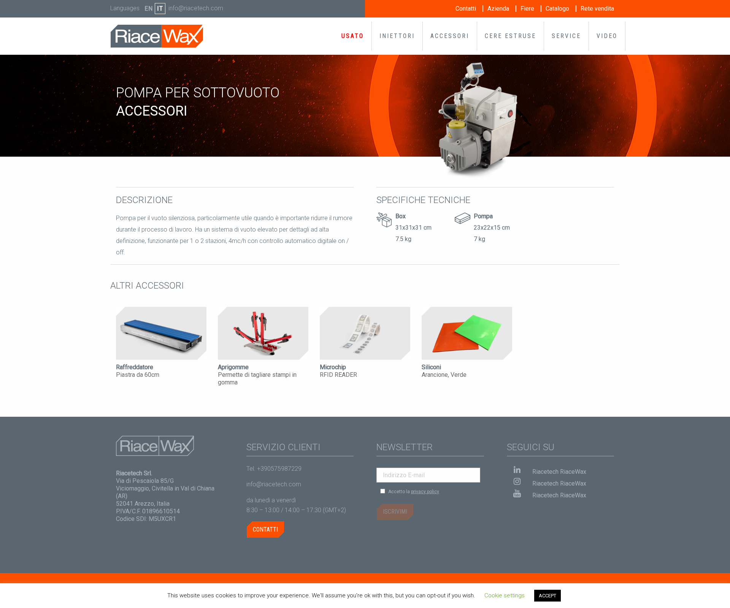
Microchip (333, 367)
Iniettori (397, 36)
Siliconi (431, 367)
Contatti (465, 8)
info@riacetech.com (195, 8)
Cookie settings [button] (504, 595)
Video (607, 36)
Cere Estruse (510, 36)
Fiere (527, 8)
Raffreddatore (134, 367)
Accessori (449, 36)
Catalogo (557, 8)
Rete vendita (597, 8)
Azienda (498, 8)
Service (566, 36)
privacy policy (425, 491)
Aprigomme (233, 367)
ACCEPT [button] (547, 595)
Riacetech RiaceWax (559, 471)
